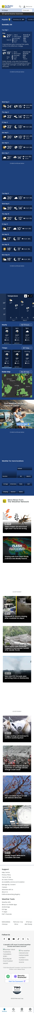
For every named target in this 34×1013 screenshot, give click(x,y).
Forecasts (26, 10)
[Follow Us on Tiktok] (18, 939)
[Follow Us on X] (28, 939)
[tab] (25, 296)
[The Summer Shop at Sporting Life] (28, 489)
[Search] (20, 6)
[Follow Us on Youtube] (13, 939)
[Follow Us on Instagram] (9, 939)
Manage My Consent (9, 884)
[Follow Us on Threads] (23, 939)
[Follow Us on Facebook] (4, 939)
